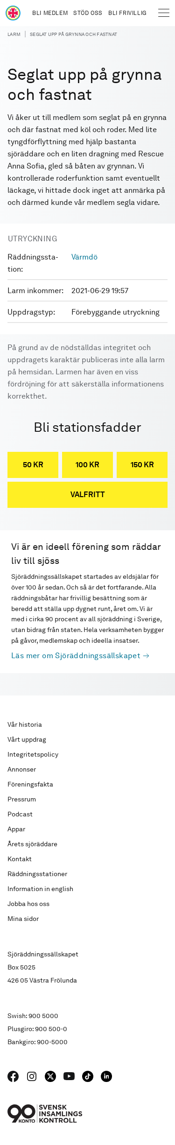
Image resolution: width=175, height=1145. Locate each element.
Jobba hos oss (28, 903)
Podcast (20, 814)
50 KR (33, 464)
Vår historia (24, 724)
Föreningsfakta (30, 784)
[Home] (13, 13)
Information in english (40, 888)
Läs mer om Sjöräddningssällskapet (75, 655)
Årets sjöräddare (32, 844)
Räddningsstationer (37, 874)
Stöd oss (88, 13)
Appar (16, 829)
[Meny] (163, 13)
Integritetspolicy (32, 754)
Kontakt (19, 859)
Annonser (21, 769)
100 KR (87, 464)
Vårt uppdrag (26, 739)
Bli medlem (50, 13)
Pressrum (21, 799)
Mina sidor (23, 918)
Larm (14, 34)
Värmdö (84, 257)
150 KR (142, 464)
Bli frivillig (127, 13)
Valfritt (87, 494)
